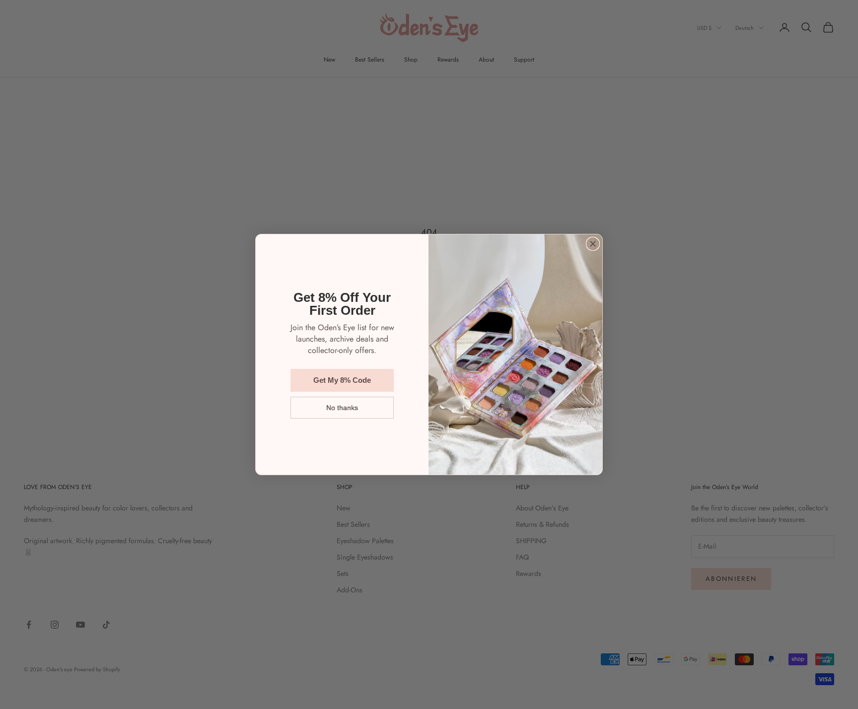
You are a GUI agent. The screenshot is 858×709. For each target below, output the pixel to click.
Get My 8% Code (342, 380)
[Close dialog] (593, 244)
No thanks (342, 408)
